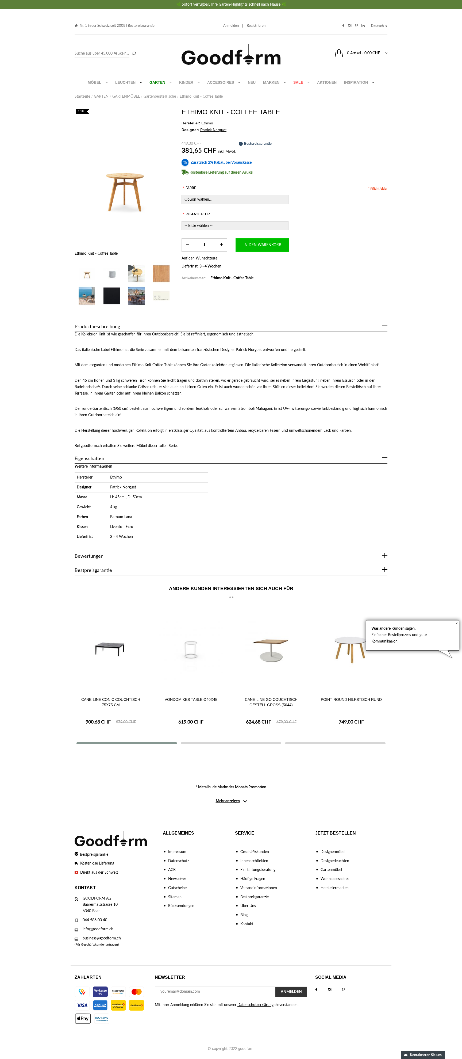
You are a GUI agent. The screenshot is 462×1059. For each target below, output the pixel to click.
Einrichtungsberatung (257, 870)
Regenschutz (196, 214)
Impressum (177, 852)
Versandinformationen (258, 888)
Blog (244, 915)
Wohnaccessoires (335, 879)
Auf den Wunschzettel (200, 258)
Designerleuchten (335, 861)
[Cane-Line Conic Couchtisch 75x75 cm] (111, 648)
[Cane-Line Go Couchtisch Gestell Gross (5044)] (271, 648)
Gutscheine (177, 888)
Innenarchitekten (254, 861)
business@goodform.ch (102, 938)
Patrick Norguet (123, 487)
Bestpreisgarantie (141, 26)
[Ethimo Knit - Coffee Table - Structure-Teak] (161, 273)
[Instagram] (335, 990)
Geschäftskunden (254, 852)
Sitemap (175, 897)
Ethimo (116, 477)
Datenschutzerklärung (255, 1005)
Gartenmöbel (331, 870)
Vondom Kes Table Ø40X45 (191, 699)
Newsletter (177, 879)
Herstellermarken (335, 888)
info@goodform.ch (98, 929)
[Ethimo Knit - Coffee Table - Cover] (111, 273)
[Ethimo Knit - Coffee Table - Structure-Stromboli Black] (111, 296)
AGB (172, 870)
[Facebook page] (321, 990)
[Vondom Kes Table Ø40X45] (191, 648)
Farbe (189, 188)
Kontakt (246, 924)
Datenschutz (178, 861)
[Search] (106, 54)
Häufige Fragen (252, 879)
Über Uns (248, 906)
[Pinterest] (348, 990)
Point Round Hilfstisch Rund (351, 699)
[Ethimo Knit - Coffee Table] (124, 184)
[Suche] (133, 54)
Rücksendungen (181, 906)
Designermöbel (333, 852)
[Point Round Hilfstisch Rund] (351, 648)
